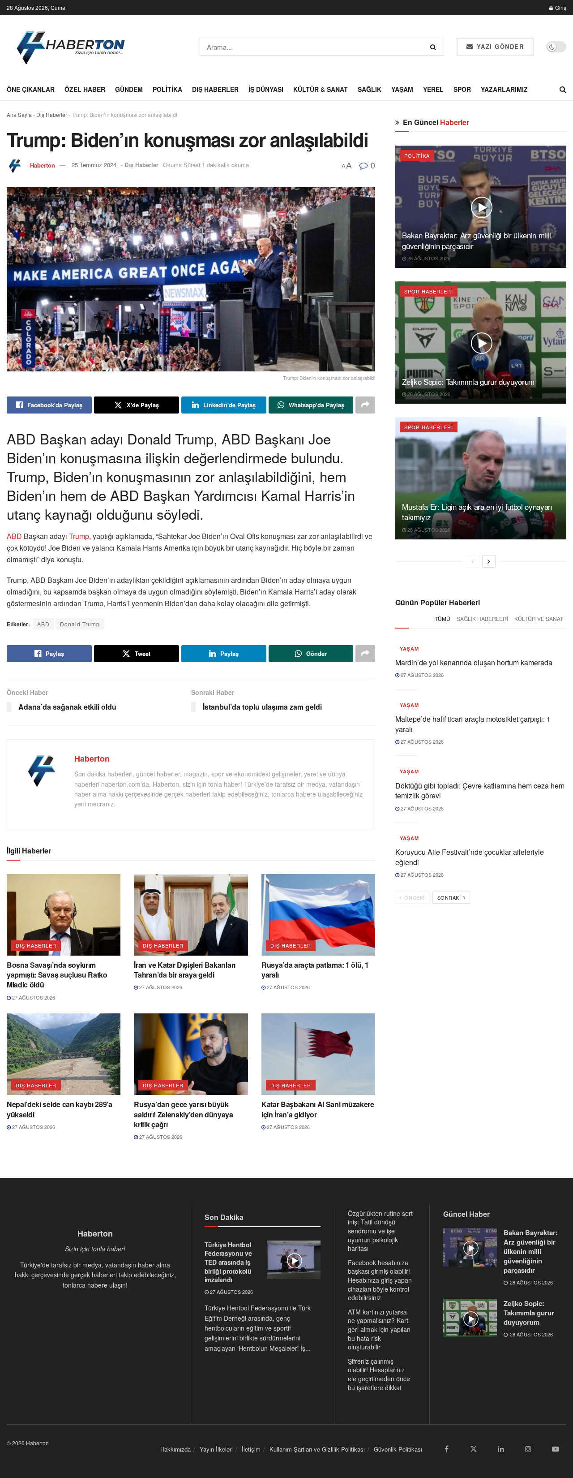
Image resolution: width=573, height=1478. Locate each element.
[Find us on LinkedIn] (501, 1449)
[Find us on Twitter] (473, 1449)
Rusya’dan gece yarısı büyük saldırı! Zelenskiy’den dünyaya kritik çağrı (183, 1114)
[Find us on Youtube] (555, 1449)
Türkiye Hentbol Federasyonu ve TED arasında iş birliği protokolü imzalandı (228, 1262)
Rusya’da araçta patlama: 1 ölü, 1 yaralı (314, 970)
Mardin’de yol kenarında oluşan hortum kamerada (473, 662)
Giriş (560, 7)
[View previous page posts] (472, 561)
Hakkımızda (175, 1449)
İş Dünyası (265, 89)
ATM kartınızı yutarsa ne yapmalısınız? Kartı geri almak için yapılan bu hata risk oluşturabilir (379, 1329)
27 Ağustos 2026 (33, 997)
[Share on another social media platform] (365, 405)
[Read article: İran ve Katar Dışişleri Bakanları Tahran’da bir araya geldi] (191, 915)
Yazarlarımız (504, 89)
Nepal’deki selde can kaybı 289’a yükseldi (59, 1109)
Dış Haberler (215, 89)
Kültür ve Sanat (538, 618)
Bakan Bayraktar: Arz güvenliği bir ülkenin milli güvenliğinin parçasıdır (476, 240)
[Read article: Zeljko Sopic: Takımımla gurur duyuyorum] (480, 342)
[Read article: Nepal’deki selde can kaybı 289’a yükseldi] (63, 1054)
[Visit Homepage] (71, 46)
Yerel (433, 89)
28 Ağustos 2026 (428, 258)
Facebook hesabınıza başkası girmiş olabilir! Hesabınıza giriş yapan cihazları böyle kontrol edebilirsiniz (380, 1280)
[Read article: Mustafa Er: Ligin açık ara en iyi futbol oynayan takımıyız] (480, 478)
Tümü (442, 618)
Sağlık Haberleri (482, 618)
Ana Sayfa (19, 114)
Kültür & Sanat (320, 89)
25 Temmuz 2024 (94, 164)
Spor (462, 89)
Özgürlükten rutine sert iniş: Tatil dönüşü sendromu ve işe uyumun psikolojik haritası (380, 1231)
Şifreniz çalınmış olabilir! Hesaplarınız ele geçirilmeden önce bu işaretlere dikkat (379, 1374)
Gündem (129, 89)
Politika (167, 89)
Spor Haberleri (428, 291)
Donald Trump (80, 624)
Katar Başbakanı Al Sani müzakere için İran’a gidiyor (317, 1109)
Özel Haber (84, 89)
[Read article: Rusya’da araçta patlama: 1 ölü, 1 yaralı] (318, 915)
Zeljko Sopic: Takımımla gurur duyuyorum (468, 381)
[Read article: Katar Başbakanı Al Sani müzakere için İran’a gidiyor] (318, 1054)
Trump (78, 536)
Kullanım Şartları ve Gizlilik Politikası (317, 1449)
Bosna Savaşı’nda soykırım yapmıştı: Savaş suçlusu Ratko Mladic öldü (57, 975)
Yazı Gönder (499, 46)
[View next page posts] (489, 561)
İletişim (251, 1449)
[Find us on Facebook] (446, 1449)
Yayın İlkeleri (216, 1449)
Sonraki (449, 897)
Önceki (414, 897)
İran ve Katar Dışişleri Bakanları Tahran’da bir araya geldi (184, 970)
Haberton (42, 164)
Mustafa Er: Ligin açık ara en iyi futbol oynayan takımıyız (477, 512)
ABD (14, 536)
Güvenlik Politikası (398, 1449)
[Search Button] (435, 47)
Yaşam (402, 89)
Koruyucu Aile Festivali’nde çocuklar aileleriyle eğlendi (469, 857)
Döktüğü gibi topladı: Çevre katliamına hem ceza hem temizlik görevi (479, 790)
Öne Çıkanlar (31, 89)
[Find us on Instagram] (528, 1449)
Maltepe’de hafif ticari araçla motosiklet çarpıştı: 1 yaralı (473, 724)
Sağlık (369, 89)
